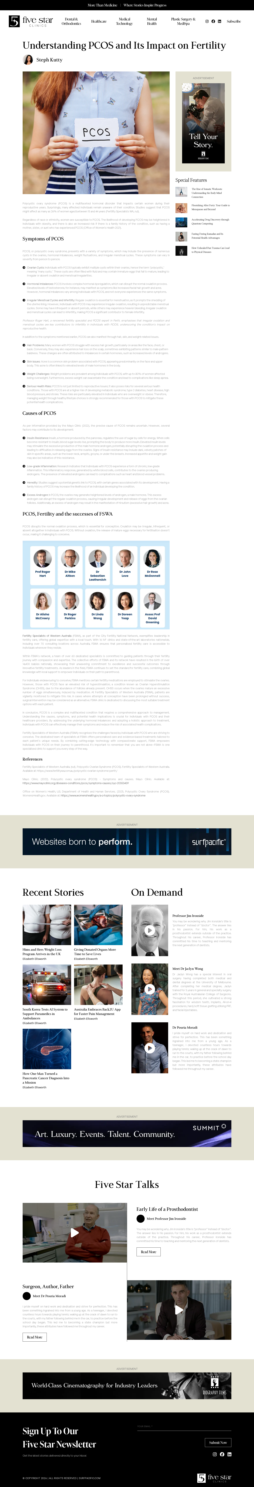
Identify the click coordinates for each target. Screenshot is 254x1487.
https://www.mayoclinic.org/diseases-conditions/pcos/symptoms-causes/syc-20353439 (76, 783)
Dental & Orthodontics (71, 21)
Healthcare (99, 21)
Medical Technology (124, 21)
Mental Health (152, 21)
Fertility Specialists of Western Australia (47, 635)
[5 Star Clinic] (214, 1478)
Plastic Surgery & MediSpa (183, 21)
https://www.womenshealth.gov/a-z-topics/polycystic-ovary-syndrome (103, 795)
